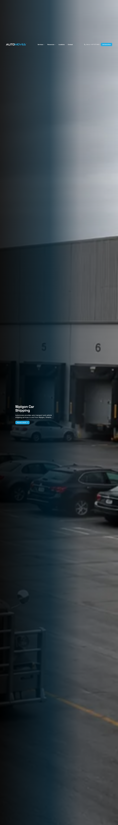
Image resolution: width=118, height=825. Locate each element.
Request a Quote (21, 422)
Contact (70, 44)
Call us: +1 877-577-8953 (92, 44)
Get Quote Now (106, 44)
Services (40, 44)
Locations (62, 44)
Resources (50, 44)
